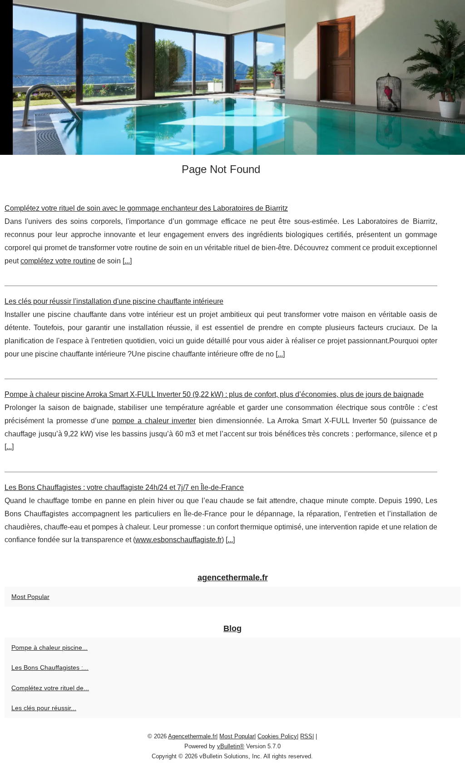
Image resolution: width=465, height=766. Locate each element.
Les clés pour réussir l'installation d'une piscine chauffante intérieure (114, 301)
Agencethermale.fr (192, 736)
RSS (306, 736)
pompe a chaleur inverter (154, 421)
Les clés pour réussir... (43, 708)
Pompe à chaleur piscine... (49, 647)
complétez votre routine (57, 261)
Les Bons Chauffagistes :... (50, 667)
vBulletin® (230, 746)
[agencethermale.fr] (232, 77)
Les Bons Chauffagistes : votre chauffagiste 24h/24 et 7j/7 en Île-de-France (124, 487)
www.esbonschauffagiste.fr (178, 540)
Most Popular (30, 596)
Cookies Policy (277, 736)
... (127, 261)
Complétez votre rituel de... (50, 688)
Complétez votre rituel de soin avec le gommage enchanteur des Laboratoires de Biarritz (146, 208)
